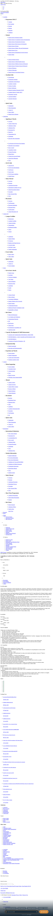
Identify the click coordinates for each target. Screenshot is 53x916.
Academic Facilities (12, 221)
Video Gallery (11, 256)
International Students (10, 518)
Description (5, 580)
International (5, 428)
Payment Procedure (12, 152)
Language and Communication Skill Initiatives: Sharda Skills (20, 334)
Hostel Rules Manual (12, 468)
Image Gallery (11, 112)
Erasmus (10, 499)
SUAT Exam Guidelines (13, 174)
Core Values (10, 279)
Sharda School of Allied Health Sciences (16, 61)
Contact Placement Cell (13, 211)
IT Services (10, 240)
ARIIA (4, 861)
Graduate (10, 21)
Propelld (7, 12)
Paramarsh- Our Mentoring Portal (12, 542)
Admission (5, 807)
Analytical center (11, 329)
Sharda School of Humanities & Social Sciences (18, 52)
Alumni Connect (11, 382)
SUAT (4, 830)
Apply (4, 515)
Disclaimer (14, 895)
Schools (10, 231)
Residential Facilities (12, 227)
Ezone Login (8, 540)
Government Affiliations (13, 299)
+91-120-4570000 (4, 888)
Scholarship (10, 136)
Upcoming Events (12, 368)
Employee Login (9, 539)
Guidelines (10, 406)
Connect (5, 361)
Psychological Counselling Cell (14, 327)
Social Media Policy (7, 862)
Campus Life (5, 213)
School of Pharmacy (12, 68)
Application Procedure (12, 185)
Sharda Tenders (11, 303)
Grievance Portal (9, 547)
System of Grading (12, 85)
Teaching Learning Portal (11, 546)
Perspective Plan (11, 283)
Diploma (10, 28)
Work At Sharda (6, 851)
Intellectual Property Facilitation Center (16, 307)
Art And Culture (11, 245)
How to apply (11, 440)
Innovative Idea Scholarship (14, 138)
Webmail (7, 532)
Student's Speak (11, 472)
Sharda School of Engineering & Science (16, 41)
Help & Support (11, 504)
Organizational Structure (13, 319)
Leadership (10, 285)
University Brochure (12, 98)
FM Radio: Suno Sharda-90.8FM (15, 377)
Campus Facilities (12, 223)
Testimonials (10, 105)
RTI (9, 321)
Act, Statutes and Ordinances (14, 317)
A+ (3, 6)
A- (3, 7)
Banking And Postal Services (14, 243)
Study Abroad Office (12, 194)
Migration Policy (11, 402)
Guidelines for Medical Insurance (15, 464)
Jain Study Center (12, 247)
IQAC (4, 513)
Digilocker (8, 527)
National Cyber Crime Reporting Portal (11, 859)
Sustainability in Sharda (13, 309)
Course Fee (5, 809)
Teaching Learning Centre (13, 359)
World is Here (11, 509)
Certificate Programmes (13, 495)
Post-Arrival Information (13, 459)
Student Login (9, 529)
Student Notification (12, 455)
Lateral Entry (5, 813)
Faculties (5, 850)
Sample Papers (11, 176)
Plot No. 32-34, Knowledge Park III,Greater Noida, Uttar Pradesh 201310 (16, 886)
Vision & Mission (11, 281)
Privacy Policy (19, 895)
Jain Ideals (10, 275)
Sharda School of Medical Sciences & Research (18, 63)
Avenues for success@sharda (14, 156)
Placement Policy (11, 207)
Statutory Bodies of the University (15, 301)
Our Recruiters (11, 209)
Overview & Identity (12, 277)
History (9, 290)
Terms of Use (25, 895)
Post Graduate (11, 24)
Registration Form (12, 400)
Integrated (10, 30)
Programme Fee (11, 130)
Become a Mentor (12, 388)
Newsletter (10, 191)
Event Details (6, 581)
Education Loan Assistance (13, 145)
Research (5, 512)
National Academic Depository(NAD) (16, 90)
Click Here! (3, 2)
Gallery (4, 583)
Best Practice (11, 323)
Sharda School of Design (13, 46)
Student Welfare (11, 238)
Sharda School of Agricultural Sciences (16, 72)
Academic (5, 16)
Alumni (4, 854)
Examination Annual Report (14, 81)
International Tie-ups (12, 484)
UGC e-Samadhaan (7, 857)
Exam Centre (11, 172)
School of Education (12, 70)
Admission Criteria (12, 125)
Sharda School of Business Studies (15, 37)
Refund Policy (11, 154)
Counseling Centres (12, 149)
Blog (4, 856)
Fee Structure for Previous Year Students (16, 143)
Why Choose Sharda (12, 433)
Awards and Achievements (13, 357)
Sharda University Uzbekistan (9, 843)
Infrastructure (11, 218)
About (4, 267)
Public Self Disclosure (12, 314)
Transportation (11, 225)
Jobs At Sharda (9, 549)
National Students (9, 516)
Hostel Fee (10, 132)
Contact (7, 550)
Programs (10, 183)
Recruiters (5, 838)
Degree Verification (12, 88)
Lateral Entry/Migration (13, 158)
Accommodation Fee (12, 437)
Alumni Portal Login (10, 528)
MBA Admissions (9, 519)
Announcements (11, 371)
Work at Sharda (11, 297)
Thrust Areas (11, 325)
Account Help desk (7, 832)
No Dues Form (9, 534)
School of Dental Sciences (13, 59)
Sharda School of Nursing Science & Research (17, 66)
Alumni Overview (12, 384)
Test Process (10, 169)
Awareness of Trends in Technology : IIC (16, 341)
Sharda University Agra (8, 844)
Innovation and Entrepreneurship (15, 348)
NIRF (4, 827)
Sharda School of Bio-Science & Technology (17, 44)
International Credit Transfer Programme (11, 863)
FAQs (9, 160)
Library (9, 229)
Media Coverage (11, 375)
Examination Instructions (13, 466)
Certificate (10, 32)
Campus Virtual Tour (12, 123)
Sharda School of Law (12, 50)
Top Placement (11, 203)
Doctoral (10, 26)
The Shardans (11, 413)
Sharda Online (11, 54)
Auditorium (10, 236)
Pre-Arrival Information (13, 457)
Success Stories (11, 353)
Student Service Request (13, 114)
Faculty (9, 287)
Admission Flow (11, 127)
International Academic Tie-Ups (14, 187)
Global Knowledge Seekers (14, 189)
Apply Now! (3, 4)
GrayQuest (3, 12)
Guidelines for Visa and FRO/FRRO (15, 462)
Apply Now (10, 511)
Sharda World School (7, 842)
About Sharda (6, 840)
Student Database (11, 391)
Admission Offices (12, 506)
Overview (10, 121)
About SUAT (11, 165)
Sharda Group (11, 273)
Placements (5, 837)
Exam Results (11, 77)
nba (9, 415)
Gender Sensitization (12, 249)
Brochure (10, 398)
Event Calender (9, 543)
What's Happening (12, 107)
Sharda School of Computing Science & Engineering (19, 39)
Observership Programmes (13, 497)
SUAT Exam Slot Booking (13, 167)
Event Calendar (11, 265)
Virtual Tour (3, 890)
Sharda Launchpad (12, 346)
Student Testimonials (12, 355)
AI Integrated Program (12, 305)
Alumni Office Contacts (13, 386)
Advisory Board (11, 295)
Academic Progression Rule (14, 408)
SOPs (9, 404)
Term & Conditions (7, 582)
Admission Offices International (9, 829)
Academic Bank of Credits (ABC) (15, 92)
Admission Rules (11, 442)
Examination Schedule (12, 79)
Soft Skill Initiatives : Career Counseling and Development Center (21, 336)
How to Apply (11, 147)
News (9, 373)
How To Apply (6, 808)
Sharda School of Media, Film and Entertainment (18, 48)
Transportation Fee (12, 134)
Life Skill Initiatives (12, 339)
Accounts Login (9, 544)
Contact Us (10, 110)
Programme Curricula (12, 94)
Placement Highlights (12, 205)
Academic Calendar (12, 83)
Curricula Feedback (12, 96)
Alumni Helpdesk (12, 393)
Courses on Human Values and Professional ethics (13, 858)
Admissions (5, 116)
